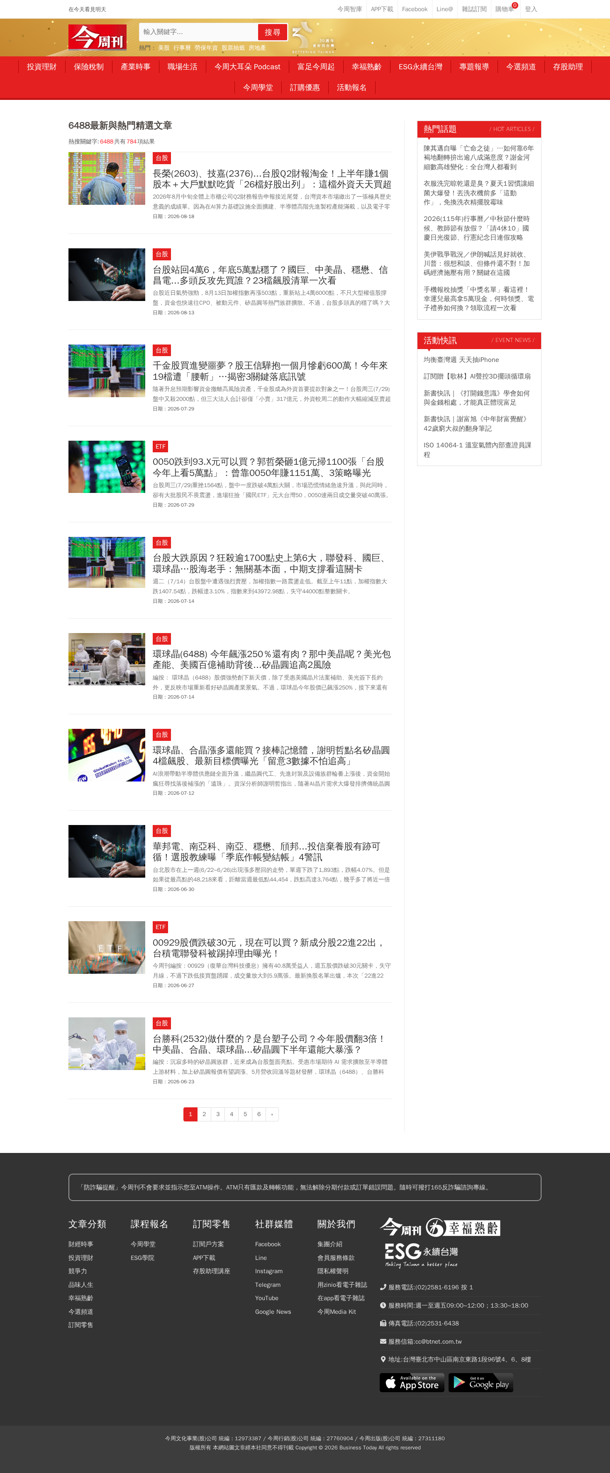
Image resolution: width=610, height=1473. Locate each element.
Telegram (268, 1285)
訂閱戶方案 (208, 1244)
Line (261, 1258)
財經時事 (80, 1244)
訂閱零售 (80, 1325)
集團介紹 (329, 1244)
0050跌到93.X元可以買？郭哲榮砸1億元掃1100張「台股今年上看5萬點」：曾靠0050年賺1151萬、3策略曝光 (268, 467)
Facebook (268, 1244)
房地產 (257, 47)
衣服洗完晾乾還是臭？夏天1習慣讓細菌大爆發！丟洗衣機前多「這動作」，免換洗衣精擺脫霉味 (479, 193)
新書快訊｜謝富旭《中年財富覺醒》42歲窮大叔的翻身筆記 (477, 423)
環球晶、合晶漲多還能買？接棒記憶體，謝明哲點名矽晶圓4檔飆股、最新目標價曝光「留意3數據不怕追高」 (271, 756)
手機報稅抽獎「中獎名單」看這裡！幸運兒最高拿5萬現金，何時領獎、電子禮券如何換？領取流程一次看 (479, 299)
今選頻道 (80, 1311)
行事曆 (182, 47)
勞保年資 (206, 47)
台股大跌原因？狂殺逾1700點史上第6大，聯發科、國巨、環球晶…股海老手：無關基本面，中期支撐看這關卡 (271, 564)
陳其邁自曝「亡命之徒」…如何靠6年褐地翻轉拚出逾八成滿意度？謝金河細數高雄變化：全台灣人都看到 (479, 157)
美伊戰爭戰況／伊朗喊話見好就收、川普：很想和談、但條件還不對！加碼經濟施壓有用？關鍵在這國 (477, 263)
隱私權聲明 (333, 1271)
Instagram (269, 1271)
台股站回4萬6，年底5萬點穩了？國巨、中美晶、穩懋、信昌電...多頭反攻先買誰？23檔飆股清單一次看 (270, 275)
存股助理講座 (211, 1271)
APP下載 (204, 1258)
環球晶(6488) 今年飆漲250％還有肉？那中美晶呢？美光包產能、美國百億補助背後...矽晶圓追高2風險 (272, 660)
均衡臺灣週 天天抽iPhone (461, 360)
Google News (273, 1311)
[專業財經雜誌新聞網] (97, 37)
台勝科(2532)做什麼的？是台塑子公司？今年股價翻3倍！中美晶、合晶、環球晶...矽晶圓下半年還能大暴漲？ (269, 1045)
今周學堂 (143, 1244)
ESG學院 (142, 1258)
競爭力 (77, 1271)
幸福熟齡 (80, 1298)
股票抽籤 (233, 47)
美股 (164, 47)
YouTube (266, 1298)
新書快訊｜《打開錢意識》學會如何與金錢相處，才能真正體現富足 (477, 398)
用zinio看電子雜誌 (342, 1285)
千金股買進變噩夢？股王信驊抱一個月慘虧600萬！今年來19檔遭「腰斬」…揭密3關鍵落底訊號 (270, 371)
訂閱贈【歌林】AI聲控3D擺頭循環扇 (477, 376)
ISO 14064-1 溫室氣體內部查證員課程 (478, 450)
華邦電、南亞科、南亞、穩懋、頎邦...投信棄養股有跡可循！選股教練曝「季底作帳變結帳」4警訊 (267, 852)
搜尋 (273, 32)
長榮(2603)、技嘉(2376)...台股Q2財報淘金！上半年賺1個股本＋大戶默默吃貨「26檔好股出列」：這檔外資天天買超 (272, 179)
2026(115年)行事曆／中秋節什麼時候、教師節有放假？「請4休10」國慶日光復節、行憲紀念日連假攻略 (477, 228)
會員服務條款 (336, 1258)
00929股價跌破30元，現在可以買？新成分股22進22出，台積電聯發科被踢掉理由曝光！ (269, 948)
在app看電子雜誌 (341, 1298)
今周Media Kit (336, 1311)
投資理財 (80, 1258)
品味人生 (80, 1285)
